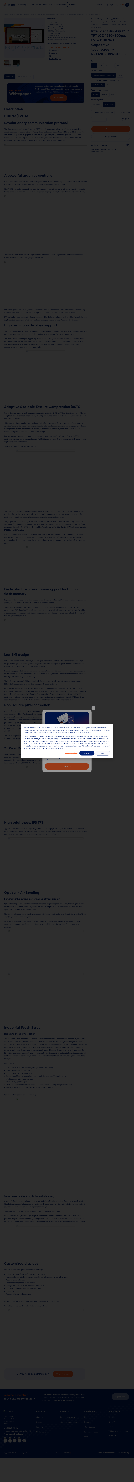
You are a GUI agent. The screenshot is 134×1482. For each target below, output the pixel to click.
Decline (102, 753)
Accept (86, 753)
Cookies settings (71, 753)
